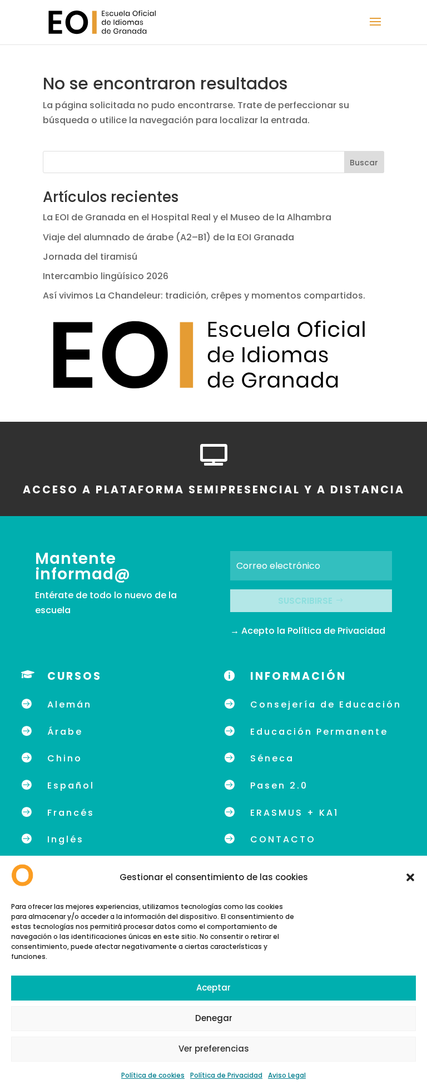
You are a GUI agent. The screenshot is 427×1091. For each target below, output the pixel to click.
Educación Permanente (319, 731)
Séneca (272, 758)
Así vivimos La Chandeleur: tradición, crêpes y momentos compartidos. (204, 295)
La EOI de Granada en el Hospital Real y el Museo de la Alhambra (187, 217)
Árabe (65, 731)
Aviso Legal (287, 1075)
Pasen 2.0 (279, 785)
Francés (71, 812)
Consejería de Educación (325, 704)
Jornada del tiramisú (91, 256)
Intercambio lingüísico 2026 (105, 276)
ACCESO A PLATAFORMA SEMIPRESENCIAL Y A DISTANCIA (214, 489)
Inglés (65, 839)
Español (71, 785)
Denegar (213, 1018)
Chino (64, 758)
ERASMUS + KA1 (294, 812)
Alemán (69, 704)
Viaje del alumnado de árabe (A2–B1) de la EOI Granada (168, 237)
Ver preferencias (213, 1048)
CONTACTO (283, 839)
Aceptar (213, 987)
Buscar (364, 162)
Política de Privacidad (226, 1075)
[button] (410, 877)
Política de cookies (153, 1075)
